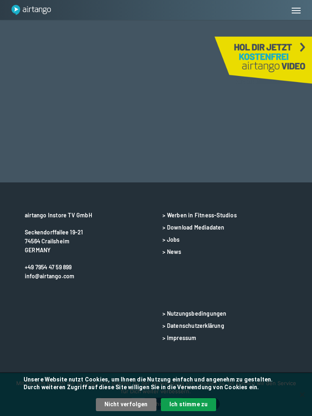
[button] (296, 10)
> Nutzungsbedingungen (194, 313)
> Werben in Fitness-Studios (199, 215)
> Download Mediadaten (193, 227)
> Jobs (171, 239)
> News (171, 251)
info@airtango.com (49, 276)
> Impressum (179, 337)
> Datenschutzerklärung (193, 325)
